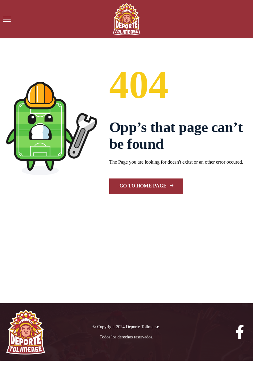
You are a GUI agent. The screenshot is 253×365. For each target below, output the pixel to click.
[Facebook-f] (240, 332)
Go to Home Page (143, 185)
